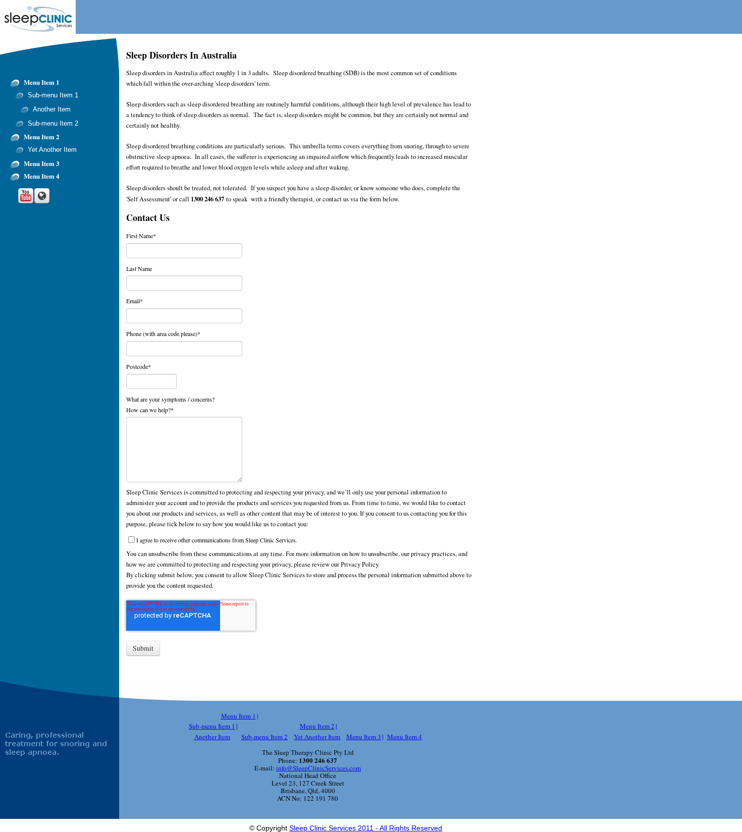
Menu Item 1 (42, 82)
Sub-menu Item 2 (53, 123)
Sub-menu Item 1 (53, 95)
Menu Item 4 (42, 176)
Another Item (52, 109)
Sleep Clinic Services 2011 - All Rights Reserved (365, 828)
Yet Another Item (52, 149)
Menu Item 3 (42, 163)
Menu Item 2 (42, 136)
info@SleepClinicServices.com (318, 767)
